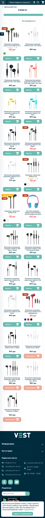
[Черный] (25, 184)
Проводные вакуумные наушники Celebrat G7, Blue (33, 113)
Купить (8, 58)
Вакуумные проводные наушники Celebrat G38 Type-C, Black (12, 248)
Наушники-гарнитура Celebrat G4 (32, 175)
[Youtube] (16, 482)
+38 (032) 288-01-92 (35, 463)
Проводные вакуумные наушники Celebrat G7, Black (12, 144)
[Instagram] (10, 482)
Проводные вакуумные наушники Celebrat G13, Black (33, 144)
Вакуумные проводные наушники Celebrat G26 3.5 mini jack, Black (33, 248)
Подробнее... (29, 510)
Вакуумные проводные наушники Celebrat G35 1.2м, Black (12, 379)
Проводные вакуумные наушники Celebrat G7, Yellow (12, 113)
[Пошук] (37, 2)
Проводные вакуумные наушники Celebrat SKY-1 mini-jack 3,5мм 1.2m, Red (32, 81)
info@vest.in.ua (10, 463)
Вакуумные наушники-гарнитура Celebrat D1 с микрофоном (32, 311)
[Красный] (28, 319)
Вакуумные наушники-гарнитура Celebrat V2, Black (12, 280)
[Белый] (28, 184)
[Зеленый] (4, 53)
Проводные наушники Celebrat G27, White (32, 347)
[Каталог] (3, 2)
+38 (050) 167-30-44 (12, 466)
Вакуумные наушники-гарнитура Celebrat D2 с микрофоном (12, 45)
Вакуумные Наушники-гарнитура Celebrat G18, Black (32, 280)
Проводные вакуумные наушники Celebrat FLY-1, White (12, 176)
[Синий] (25, 319)
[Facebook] (4, 482)
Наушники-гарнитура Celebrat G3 (12, 211)
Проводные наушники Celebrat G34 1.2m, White (32, 44)
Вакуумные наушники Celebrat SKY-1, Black (12, 347)
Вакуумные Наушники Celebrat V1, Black (12, 410)
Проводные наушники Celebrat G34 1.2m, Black (12, 81)
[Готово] (27, 494)
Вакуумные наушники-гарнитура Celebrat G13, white (12, 311)
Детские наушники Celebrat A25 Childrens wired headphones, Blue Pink (33, 213)
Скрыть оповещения (22, 514)
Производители (10, 7)
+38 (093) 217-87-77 (12, 471)
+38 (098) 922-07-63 (13, 475)
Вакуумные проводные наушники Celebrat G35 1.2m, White (33, 379)
